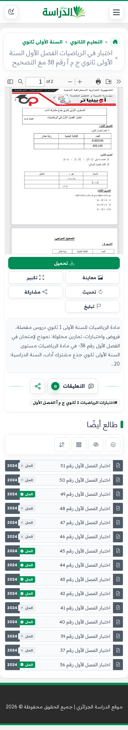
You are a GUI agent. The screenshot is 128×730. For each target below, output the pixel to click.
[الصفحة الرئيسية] (115, 42)
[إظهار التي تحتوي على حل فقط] (112, 444)
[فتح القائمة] (116, 12)
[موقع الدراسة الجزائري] (64, 12)
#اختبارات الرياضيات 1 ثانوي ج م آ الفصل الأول (75, 402)
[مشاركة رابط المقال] (37, 386)
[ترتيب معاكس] (61, 444)
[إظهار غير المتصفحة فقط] (95, 444)
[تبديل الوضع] (11, 12)
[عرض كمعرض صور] (78, 444)
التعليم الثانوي (86, 42)
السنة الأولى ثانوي (42, 42)
